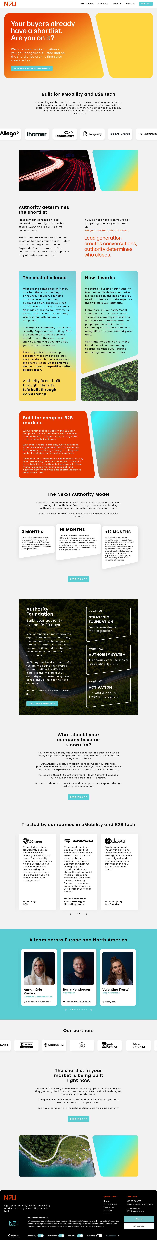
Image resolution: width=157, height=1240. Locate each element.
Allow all (139, 1219)
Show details (111, 1236)
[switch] (61, 1235)
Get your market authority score (106, 230)
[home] (10, 4)
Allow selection (139, 1226)
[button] (70, 913)
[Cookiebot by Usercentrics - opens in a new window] (13, 1235)
